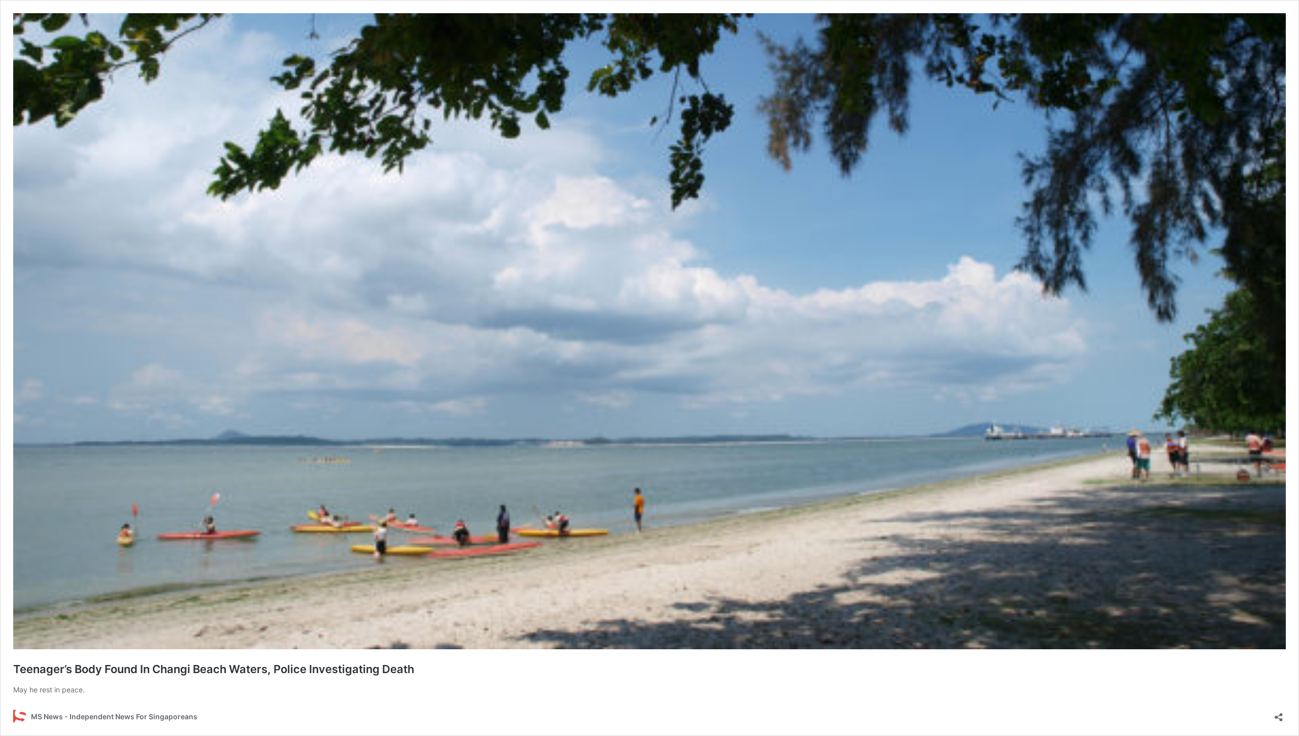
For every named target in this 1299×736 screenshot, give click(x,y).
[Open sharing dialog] (1279, 714)
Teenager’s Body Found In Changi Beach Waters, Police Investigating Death (213, 669)
